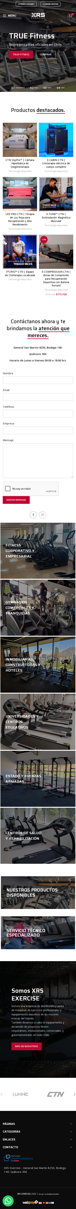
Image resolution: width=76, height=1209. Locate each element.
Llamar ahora (50, 4)
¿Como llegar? (26, 4)
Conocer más (21, 623)
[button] (8, 1200)
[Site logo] (38, 15)
